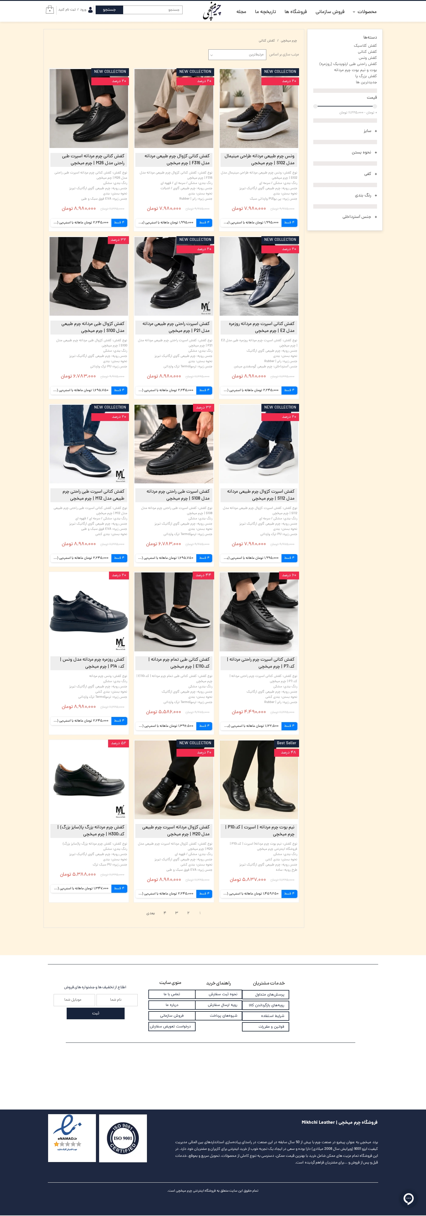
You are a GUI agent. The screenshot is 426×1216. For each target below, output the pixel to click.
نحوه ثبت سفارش (223, 994)
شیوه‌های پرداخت (223, 1015)
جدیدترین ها (366, 82)
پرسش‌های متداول (269, 994)
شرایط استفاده (272, 1016)
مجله (241, 12)
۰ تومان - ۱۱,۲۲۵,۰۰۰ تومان (358, 112)
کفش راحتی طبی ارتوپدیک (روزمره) (348, 64)
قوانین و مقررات (271, 1026)
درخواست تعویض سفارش (170, 1026)
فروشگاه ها (296, 12)
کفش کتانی (367, 52)
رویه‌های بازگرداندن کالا (266, 1005)
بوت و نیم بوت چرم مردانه (355, 70)
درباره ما (172, 1005)
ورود (83, 9)
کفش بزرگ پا (366, 76)
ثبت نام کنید (67, 9)
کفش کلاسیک (365, 46)
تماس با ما (172, 994)
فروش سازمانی (330, 12)
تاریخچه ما (265, 12)
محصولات (367, 12)
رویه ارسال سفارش (222, 1005)
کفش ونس (368, 58)
